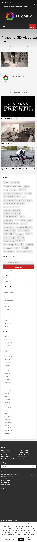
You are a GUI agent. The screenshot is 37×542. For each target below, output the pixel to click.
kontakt (23, 216)
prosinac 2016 (8, 388)
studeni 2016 (7, 391)
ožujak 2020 (7, 351)
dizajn (29, 193)
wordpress (22, 251)
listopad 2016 (8, 393)
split (22, 237)
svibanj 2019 (7, 359)
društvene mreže (13, 196)
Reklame (6, 318)
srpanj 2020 (7, 345)
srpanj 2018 (7, 373)
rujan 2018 (7, 371)
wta (31, 251)
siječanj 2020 (7, 354)
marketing (21, 220)
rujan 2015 (7, 413)
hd (19, 200)
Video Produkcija (23, 450)
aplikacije (27, 186)
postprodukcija (25, 227)
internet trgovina (13, 213)
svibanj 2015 (7, 419)
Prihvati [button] (21, 539)
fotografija (9, 200)
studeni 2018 (7, 365)
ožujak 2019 (7, 362)
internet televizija (13, 210)
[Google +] (8, 2)
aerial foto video (13, 186)
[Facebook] (2, 2)
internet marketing (15, 203)
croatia (7, 193)
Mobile (6, 312)
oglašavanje (9, 227)
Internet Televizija (23, 456)
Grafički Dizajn (5, 454)
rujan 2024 (7, 336)
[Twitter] (5, 2)
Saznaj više (28, 539)
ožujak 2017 (7, 385)
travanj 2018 (7, 376)
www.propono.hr (6, 480)
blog (6, 190)
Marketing (7, 309)
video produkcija (14, 244)
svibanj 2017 (7, 382)
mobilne (30, 220)
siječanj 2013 (7, 433)
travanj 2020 (7, 348)
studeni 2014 (7, 428)
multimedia (12, 223)
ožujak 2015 (7, 422)
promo (13, 230)
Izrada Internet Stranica (24, 454)
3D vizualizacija (6, 144)
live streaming (9, 220)
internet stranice (12, 207)
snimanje (10, 237)
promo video (24, 230)
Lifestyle (6, 306)
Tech (5, 320)
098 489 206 (24, 6)
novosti (24, 224)
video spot (30, 244)
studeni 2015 (7, 408)
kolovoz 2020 (8, 342)
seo (30, 233)
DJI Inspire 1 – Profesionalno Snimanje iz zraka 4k (18, 169)
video (21, 240)
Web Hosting (21, 458)
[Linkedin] (10, 2)
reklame (21, 234)
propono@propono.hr (7, 482)
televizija (10, 241)
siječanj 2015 (7, 425)
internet (28, 200)
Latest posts (7, 303)
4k (7, 182)
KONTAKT (32, 26)
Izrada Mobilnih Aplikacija (8, 458)
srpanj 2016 (7, 399)
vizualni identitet (12, 248)
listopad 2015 (8, 410)
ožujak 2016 (7, 405)
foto (24, 197)
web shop (10, 251)
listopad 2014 (8, 430)
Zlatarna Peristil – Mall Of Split (12, 119)
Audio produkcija (23, 452)
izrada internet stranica (11, 216)
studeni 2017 (7, 379)
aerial (16, 182)
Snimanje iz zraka (6, 452)
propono (5, 47)
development (17, 193)
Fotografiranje (8, 298)
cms (24, 189)
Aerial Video (7, 295)
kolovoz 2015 (8, 416)
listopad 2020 (8, 339)
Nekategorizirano (9, 315)
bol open (14, 190)
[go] (32, 281)
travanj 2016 (7, 402)
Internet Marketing (6, 456)
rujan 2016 (7, 396)
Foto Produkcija (5, 450)
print (6, 230)
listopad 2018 (8, 368)
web (26, 247)
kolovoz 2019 (8, 356)
